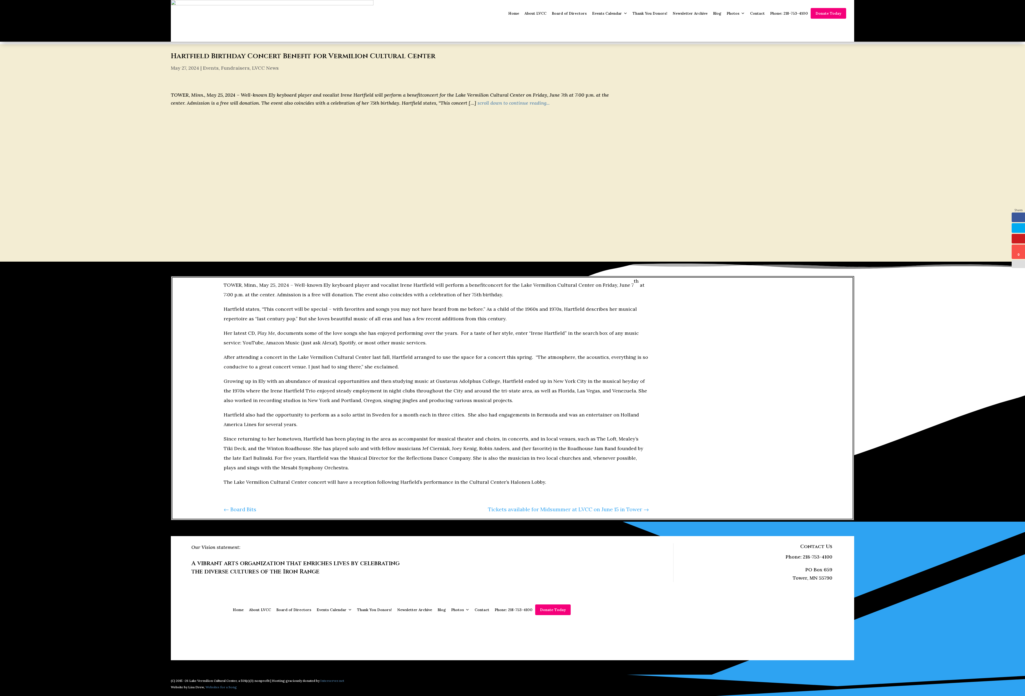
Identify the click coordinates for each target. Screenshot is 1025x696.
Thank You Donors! (650, 13)
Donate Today (828, 13)
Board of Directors (569, 13)
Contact (757, 13)
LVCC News (265, 68)
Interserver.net (332, 681)
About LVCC (535, 13)
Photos (733, 13)
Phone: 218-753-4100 (789, 13)
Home (513, 13)
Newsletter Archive (690, 13)
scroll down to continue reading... (514, 103)
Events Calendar (607, 13)
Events (211, 68)
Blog (717, 13)
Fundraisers (235, 68)
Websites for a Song (221, 687)
